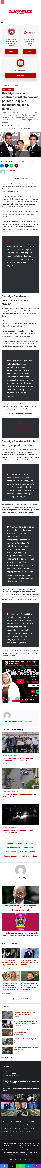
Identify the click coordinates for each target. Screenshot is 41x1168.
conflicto (30, 843)
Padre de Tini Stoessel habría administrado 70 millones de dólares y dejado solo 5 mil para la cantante (10, 987)
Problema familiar (28, 852)
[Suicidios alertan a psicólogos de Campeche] (7, 1041)
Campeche (18, 1121)
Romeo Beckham (11, 856)
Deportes (11, 1125)
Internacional (17, 1128)
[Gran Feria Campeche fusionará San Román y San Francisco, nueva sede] (7, 1024)
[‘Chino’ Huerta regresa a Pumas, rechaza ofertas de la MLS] (20, 1112)
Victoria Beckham (30, 856)
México (33, 1128)
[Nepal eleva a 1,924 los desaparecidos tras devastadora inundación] (20, 1097)
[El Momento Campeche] (20, 12)
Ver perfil (10, 173)
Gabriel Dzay (7, 125)
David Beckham (14, 848)
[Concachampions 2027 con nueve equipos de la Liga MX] (33, 1105)
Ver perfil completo (25, 722)
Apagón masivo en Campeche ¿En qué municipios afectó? (18, 831)
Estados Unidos (7, 1128)
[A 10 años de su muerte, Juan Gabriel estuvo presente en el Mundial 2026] (11, 953)
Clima (4, 1125)
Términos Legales (19, 1155)
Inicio (5, 85)
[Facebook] (2, 166)
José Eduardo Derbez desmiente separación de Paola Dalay (29, 962)
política (22, 1131)
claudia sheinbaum (29, 1121)
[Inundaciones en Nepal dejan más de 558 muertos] (7, 1112)
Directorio (29, 1155)
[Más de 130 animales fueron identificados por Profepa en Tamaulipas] (33, 1112)
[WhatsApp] (11, 166)
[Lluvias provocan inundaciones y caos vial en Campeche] (7, 1015)
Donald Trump (20, 1125)
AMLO (4, 1121)
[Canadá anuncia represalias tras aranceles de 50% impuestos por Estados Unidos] (20, 1105)
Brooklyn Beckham (15, 843)
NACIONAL (6, 1131)
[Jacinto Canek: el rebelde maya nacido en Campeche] (7, 1032)
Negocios (14, 1131)
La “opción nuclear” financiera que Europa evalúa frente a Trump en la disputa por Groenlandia (20, 430)
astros (10, 1121)
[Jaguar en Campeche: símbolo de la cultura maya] (7, 1050)
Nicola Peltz (11, 852)
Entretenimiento (13, 85)
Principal (28, 1131)
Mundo (26, 1128)
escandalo (29, 848)
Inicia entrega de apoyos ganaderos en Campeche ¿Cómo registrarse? (18, 759)
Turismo (5, 1135)
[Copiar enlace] (16, 166)
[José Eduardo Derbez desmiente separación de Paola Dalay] (30, 953)
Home (11, 1155)
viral (11, 1135)
